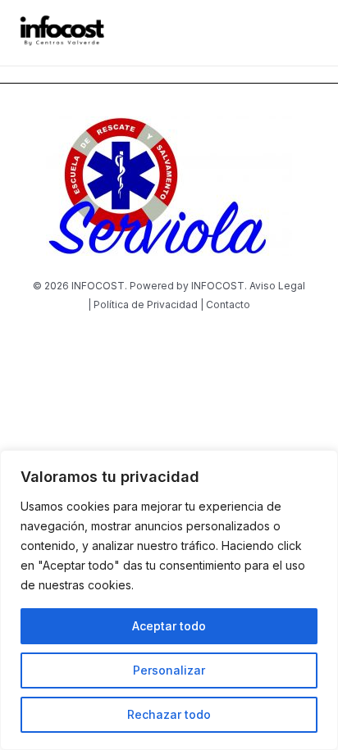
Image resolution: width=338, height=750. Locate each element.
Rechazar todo (169, 714)
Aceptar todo (169, 626)
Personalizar (169, 670)
